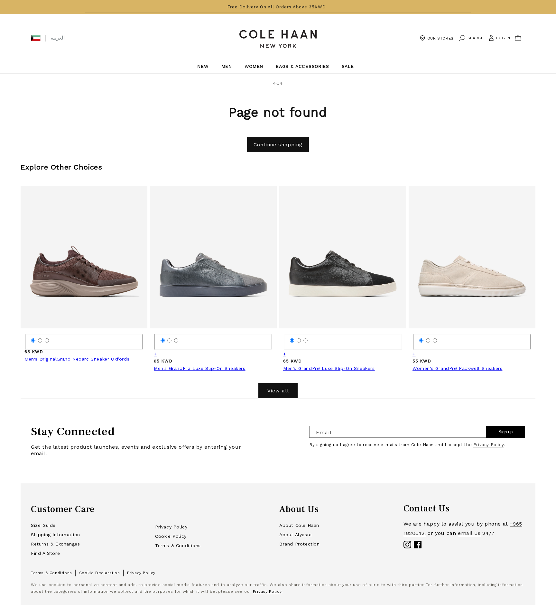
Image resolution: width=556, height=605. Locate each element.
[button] (36, 38)
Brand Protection (299, 543)
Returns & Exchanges (55, 543)
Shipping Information (55, 534)
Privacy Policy (488, 444)
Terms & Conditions (178, 545)
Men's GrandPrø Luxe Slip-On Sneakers (200, 368)
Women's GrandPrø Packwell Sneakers (457, 368)
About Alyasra (295, 534)
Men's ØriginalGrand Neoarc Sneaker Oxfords (76, 359)
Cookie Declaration (99, 573)
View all (278, 391)
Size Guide (43, 525)
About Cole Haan (299, 525)
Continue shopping (278, 145)
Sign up (505, 431)
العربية (58, 38)
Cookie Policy (171, 536)
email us (469, 533)
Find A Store (45, 553)
